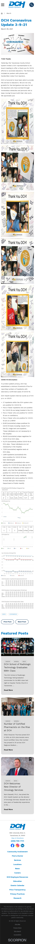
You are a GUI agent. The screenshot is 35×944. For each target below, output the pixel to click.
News (4, 614)
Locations (17, 864)
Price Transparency (17, 890)
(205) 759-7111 (17, 841)
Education (17, 881)
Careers (17, 873)
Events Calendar (17, 885)
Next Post (22, 622)
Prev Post (7, 622)
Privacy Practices (17, 894)
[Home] (16, 4)
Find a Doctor (17, 856)
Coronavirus (13, 614)
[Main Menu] (2, 4)
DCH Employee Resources (17, 877)
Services (17, 860)
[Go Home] (2, 13)
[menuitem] (17, 924)
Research (17, 898)
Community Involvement (17, 852)
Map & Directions (17, 838)
